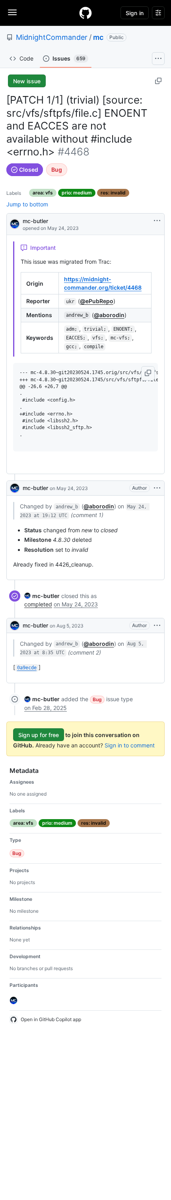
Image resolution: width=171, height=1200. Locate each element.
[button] (148, 373)
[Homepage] (85, 12)
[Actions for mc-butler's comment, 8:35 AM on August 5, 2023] (157, 625)
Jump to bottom (27, 204)
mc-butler (35, 221)
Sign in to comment (130, 745)
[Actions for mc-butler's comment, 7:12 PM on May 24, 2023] (157, 488)
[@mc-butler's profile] (14, 223)
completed (38, 604)
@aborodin (109, 315)
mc (98, 37)
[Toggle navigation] (12, 12)
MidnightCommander (51, 37)
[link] (42, 596)
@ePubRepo (96, 301)
